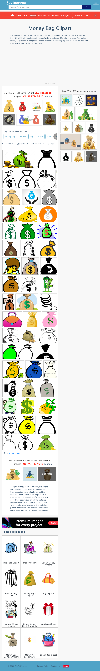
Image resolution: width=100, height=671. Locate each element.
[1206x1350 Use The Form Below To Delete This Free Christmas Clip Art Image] (11, 232)
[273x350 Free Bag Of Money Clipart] (10, 407)
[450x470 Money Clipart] (29, 285)
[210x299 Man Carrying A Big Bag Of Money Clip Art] (10, 426)
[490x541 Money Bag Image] (11, 267)
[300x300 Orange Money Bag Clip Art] (48, 215)
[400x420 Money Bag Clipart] (29, 249)
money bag (10, 136)
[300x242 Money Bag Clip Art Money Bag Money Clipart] (46, 443)
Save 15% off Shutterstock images (78, 91)
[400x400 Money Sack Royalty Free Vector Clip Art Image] (32, 320)
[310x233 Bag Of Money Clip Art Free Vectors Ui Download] (45, 352)
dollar (40, 136)
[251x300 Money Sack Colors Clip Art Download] (49, 198)
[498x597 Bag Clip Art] (25, 352)
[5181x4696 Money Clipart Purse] (12, 320)
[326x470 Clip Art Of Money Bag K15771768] (50, 370)
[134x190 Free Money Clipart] (29, 389)
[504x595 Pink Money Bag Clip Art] (49, 320)
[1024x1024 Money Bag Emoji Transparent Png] (48, 249)
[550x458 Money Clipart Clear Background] (27, 303)
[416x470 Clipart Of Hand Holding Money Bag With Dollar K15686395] (11, 389)
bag (32, 136)
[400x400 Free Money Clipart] (27, 407)
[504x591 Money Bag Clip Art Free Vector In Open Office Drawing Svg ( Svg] (11, 285)
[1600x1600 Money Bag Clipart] (12, 198)
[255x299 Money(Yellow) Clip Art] (26, 426)
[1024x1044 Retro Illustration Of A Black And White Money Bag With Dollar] (11, 336)
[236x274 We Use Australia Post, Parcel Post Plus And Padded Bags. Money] (27, 180)
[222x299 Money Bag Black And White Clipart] (9, 443)
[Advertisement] (51, 65)
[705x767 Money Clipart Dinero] (48, 303)
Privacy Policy (43, 666)
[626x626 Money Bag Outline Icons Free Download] (46, 160)
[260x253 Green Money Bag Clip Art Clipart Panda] (47, 407)
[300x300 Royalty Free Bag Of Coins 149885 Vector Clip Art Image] (29, 336)
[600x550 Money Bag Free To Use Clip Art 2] (28, 215)
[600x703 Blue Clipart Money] (33, 370)
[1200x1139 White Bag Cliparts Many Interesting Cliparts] (48, 336)
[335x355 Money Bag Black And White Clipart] (25, 444)
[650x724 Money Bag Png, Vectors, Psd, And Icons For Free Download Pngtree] (30, 267)
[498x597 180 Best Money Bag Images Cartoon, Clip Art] (10, 352)
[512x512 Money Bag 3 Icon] (47, 426)
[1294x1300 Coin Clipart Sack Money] (47, 180)
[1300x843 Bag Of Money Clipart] (19, 160)
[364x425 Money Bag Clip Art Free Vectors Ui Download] (48, 267)
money (23, 136)
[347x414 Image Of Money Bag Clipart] (27, 232)
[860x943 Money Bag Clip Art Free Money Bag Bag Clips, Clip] (11, 249)
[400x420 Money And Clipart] (48, 285)
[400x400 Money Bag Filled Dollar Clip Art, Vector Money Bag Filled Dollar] (31, 198)
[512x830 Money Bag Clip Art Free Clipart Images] (8, 303)
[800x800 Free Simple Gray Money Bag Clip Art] (47, 389)
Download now (81, 15)
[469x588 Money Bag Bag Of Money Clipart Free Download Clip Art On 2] (10, 215)
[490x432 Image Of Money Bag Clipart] (47, 232)
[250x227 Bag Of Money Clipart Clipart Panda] (13, 370)
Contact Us (55, 666)
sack (49, 136)
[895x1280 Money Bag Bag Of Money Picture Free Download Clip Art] (10, 180)
